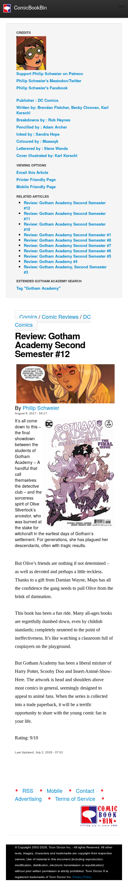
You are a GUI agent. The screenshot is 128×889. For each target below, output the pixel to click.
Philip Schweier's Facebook (42, 88)
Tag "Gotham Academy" (38, 288)
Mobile (55, 790)
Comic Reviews (60, 316)
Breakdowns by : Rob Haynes (43, 120)
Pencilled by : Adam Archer (41, 127)
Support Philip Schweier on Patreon (49, 73)
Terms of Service (75, 798)
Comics (28, 316)
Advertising (28, 798)
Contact (85, 790)
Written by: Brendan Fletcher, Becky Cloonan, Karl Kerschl (62, 109)
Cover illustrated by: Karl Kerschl (46, 155)
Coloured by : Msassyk (37, 141)
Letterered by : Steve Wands (42, 148)
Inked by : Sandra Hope (38, 134)
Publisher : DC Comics (37, 100)
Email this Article (32, 172)
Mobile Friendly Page (36, 186)
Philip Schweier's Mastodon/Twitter (48, 80)
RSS (27, 790)
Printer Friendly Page (36, 179)
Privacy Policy (82, 877)
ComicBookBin (29, 7)
